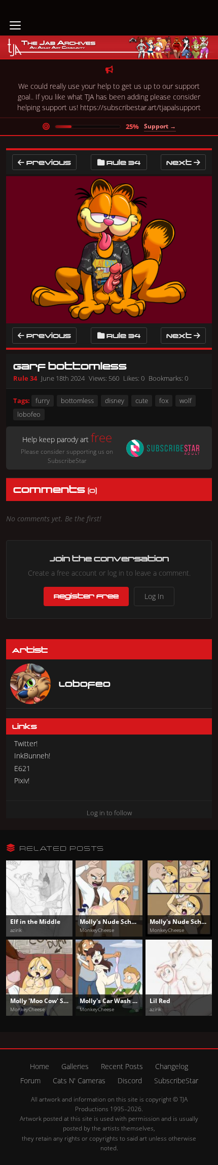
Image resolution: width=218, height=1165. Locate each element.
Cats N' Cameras (79, 1080)
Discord (130, 1080)
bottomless (77, 400)
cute (141, 400)
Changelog (171, 1066)
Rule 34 (123, 162)
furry (42, 400)
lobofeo (29, 414)
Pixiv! (21, 780)
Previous (47, 162)
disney (114, 400)
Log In (154, 596)
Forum (30, 1080)
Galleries (75, 1066)
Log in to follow (109, 812)
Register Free (86, 596)
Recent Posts (122, 1066)
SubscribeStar (176, 1080)
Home (39, 1066)
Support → (160, 126)
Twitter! (26, 743)
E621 (22, 768)
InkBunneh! (32, 755)
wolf (185, 400)
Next (180, 162)
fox (163, 400)
